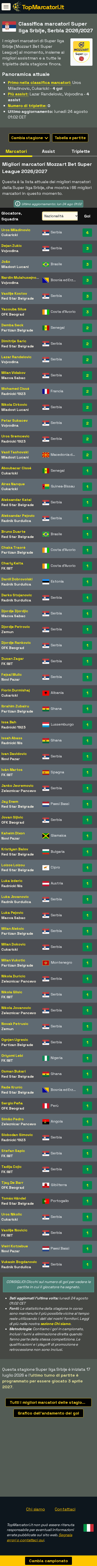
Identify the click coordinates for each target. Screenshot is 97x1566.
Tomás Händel (13, 1198)
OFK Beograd (12, 314)
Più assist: (18, 94)
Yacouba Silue (13, 309)
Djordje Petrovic (15, 626)
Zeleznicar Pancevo (18, 790)
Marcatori (16, 151)
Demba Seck (12, 325)
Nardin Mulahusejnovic (21, 277)
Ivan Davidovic (14, 753)
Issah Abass (11, 738)
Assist (48, 151)
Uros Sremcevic (15, 436)
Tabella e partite (70, 137)
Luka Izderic (12, 880)
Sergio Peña (12, 1103)
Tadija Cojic (11, 1166)
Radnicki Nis (12, 743)
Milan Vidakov (13, 372)
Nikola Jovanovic (16, 1007)
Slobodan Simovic (17, 1134)
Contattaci (65, 1509)
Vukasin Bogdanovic (19, 1261)
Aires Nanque (13, 484)
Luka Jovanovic (15, 896)
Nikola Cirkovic (14, 404)
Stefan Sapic (13, 1150)
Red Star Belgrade (17, 298)
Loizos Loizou (13, 865)
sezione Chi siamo (55, 1323)
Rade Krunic (12, 1087)
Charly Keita (12, 563)
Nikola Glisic (11, 992)
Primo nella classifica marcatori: (39, 82)
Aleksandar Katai (16, 499)
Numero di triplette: (27, 105)
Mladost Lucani (15, 266)
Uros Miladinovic (15, 230)
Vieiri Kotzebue (14, 1246)
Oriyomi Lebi (12, 1055)
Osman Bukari (13, 1071)
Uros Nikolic (11, 1214)
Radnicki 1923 (13, 393)
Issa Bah (8, 722)
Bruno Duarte (13, 531)
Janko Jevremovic (17, 785)
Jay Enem (9, 801)
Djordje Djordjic (14, 611)
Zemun (7, 631)
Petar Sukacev (14, 420)
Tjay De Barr (12, 1182)
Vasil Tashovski (14, 452)
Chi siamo (35, 1509)
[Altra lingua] (88, 1526)
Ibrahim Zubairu (15, 706)
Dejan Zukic (11, 245)
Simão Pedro (12, 1119)
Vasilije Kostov (14, 293)
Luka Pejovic (12, 912)
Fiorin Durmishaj (15, 690)
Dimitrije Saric (13, 341)
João (5, 261)
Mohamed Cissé (15, 388)
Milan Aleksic (12, 928)
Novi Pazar (10, 679)
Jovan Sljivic (12, 817)
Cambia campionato (48, 1560)
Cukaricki (9, 234)
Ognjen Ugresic (14, 1039)
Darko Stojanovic (16, 595)
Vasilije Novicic (14, 1230)
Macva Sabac (13, 377)
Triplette (81, 151)
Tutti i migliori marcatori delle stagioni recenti (51, 1402)
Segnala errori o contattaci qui (39, 1537)
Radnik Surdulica (16, 520)
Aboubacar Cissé (16, 468)
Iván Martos (12, 769)
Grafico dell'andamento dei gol (48, 1413)
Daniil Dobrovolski (16, 579)
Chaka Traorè (13, 547)
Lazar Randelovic (16, 357)
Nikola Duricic (13, 976)
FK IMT (7, 568)
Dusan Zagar (12, 658)
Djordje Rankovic (16, 642)
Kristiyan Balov (14, 849)
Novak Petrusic (14, 1023)
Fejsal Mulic (11, 674)
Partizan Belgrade (17, 330)
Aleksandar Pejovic (18, 515)
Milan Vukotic (13, 960)
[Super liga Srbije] (81, 61)
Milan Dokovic (13, 944)
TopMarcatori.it (43, 7)
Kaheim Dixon (13, 833)
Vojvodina (9, 250)
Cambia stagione (27, 137)
